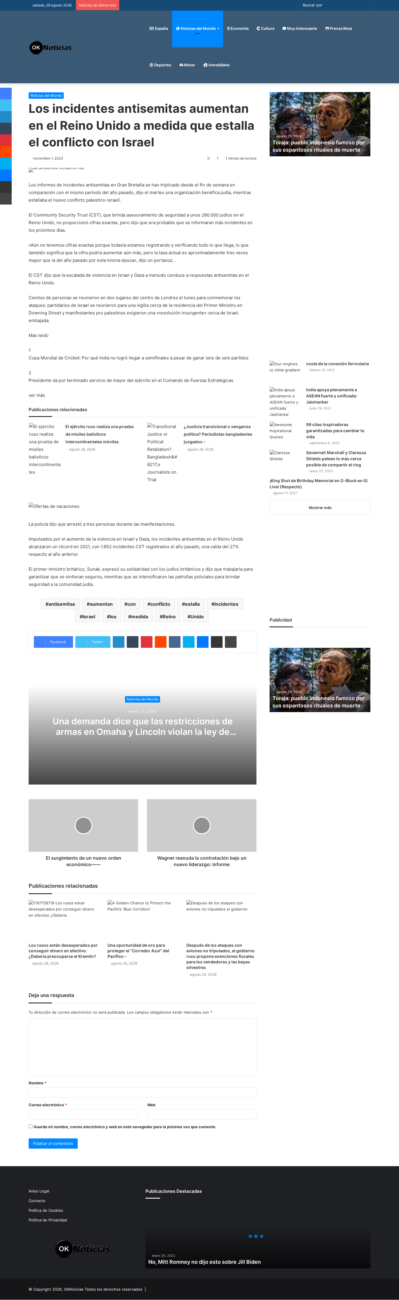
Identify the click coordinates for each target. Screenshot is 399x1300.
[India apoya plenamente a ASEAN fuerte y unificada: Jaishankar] (286, 402)
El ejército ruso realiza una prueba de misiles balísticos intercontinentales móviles (99, 434)
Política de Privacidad (48, 1220)
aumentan (101, 604)
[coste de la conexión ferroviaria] (286, 372)
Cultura (267, 28)
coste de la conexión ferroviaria (337, 363)
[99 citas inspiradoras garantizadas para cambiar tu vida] (286, 433)
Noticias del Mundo (198, 28)
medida (139, 616)
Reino (169, 616)
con (131, 604)
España (161, 28)
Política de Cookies (46, 1210)
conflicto (160, 604)
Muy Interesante (301, 28)
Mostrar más (320, 507)
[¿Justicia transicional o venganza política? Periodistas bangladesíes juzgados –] (163, 453)
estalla (192, 604)
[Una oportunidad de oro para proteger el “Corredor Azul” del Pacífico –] (142, 919)
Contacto (37, 1200)
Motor (189, 65)
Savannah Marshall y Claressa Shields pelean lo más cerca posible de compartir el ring (336, 458)
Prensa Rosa (340, 28)
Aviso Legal (39, 1191)
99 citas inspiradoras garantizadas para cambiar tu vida (335, 430)
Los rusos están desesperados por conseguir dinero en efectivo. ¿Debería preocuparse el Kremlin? (63, 951)
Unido (197, 616)
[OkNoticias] (51, 46)
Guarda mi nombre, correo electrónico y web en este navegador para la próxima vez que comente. (125, 1126)
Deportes (162, 65)
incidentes (226, 604)
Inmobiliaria (218, 65)
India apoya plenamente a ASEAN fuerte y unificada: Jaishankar (331, 395)
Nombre (37, 1083)
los (113, 616)
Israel (89, 616)
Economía (239, 28)
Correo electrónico (48, 1104)
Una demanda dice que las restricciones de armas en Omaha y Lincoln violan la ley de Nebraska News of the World (143, 731)
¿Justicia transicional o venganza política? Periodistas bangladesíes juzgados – (218, 434)
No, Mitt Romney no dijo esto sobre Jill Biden (204, 1262)
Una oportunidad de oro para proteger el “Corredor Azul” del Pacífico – (138, 951)
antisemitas (61, 604)
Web (151, 1104)
